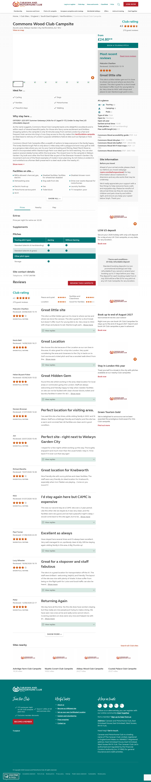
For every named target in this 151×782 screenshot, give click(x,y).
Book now (102, 243)
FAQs (112, 4)
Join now (131, 4)
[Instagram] (105, 706)
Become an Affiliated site (67, 708)
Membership (18, 11)
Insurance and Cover (33, 11)
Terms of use (40, 774)
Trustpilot (16, 731)
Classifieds (104, 4)
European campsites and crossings (72, 11)
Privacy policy (60, 774)
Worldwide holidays (93, 11)
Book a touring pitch (118, 45)
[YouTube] (116, 706)
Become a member (23, 722)
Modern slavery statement (79, 774)
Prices (22, 207)
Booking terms (50, 774)
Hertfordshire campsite (85, 134)
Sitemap (68, 774)
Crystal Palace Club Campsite (122, 668)
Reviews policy (102, 774)
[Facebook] (100, 706)
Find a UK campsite (50, 11)
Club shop (81, 4)
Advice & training (118, 11)
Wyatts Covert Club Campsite (59, 668)
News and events (92, 4)
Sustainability (92, 774)
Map (54, 207)
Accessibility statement (28, 774)
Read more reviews (128, 56)
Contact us (61, 723)
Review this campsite (81, 283)
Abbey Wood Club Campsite (90, 668)
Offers (106, 11)
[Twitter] (111, 706)
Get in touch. (113, 730)
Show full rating (20, 319)
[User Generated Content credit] (92, 77)
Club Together (132, 11)
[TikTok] (122, 706)
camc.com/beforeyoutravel (112, 172)
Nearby (38, 207)
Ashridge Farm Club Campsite (27, 668)
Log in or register (70, 4)
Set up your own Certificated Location (71, 712)
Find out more (104, 425)
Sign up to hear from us (121, 717)
